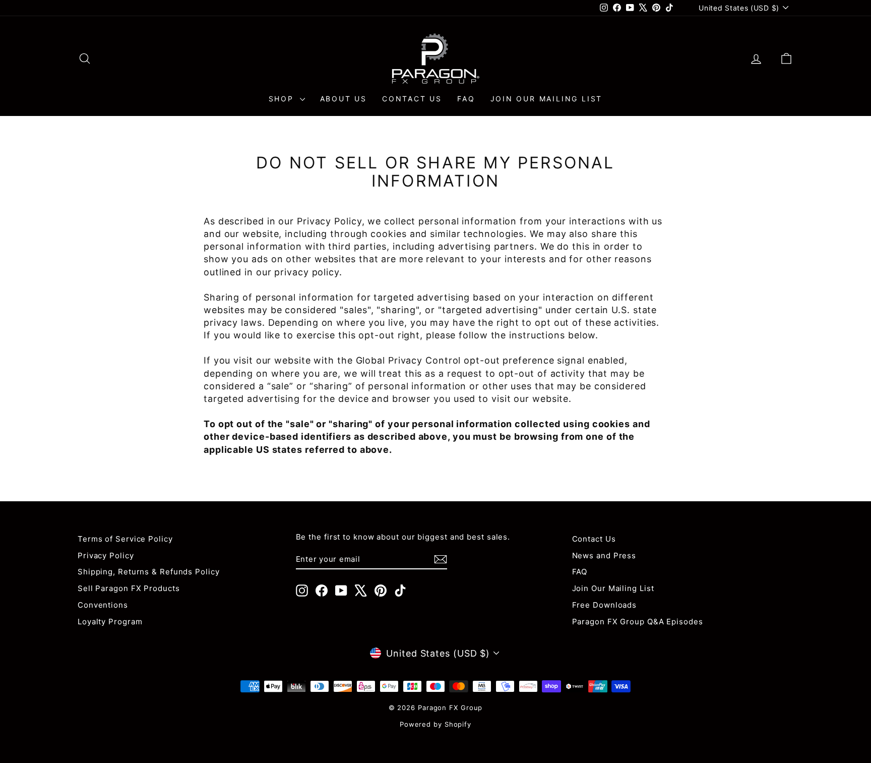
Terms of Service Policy (125, 539)
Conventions (103, 605)
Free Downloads (604, 605)
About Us (343, 98)
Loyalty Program (110, 621)
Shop (283, 98)
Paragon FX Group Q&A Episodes (637, 621)
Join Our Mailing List (546, 98)
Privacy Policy (106, 555)
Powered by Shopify (435, 724)
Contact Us (412, 98)
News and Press (604, 555)
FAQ (466, 98)
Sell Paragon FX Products (129, 588)
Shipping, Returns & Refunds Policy (149, 571)
